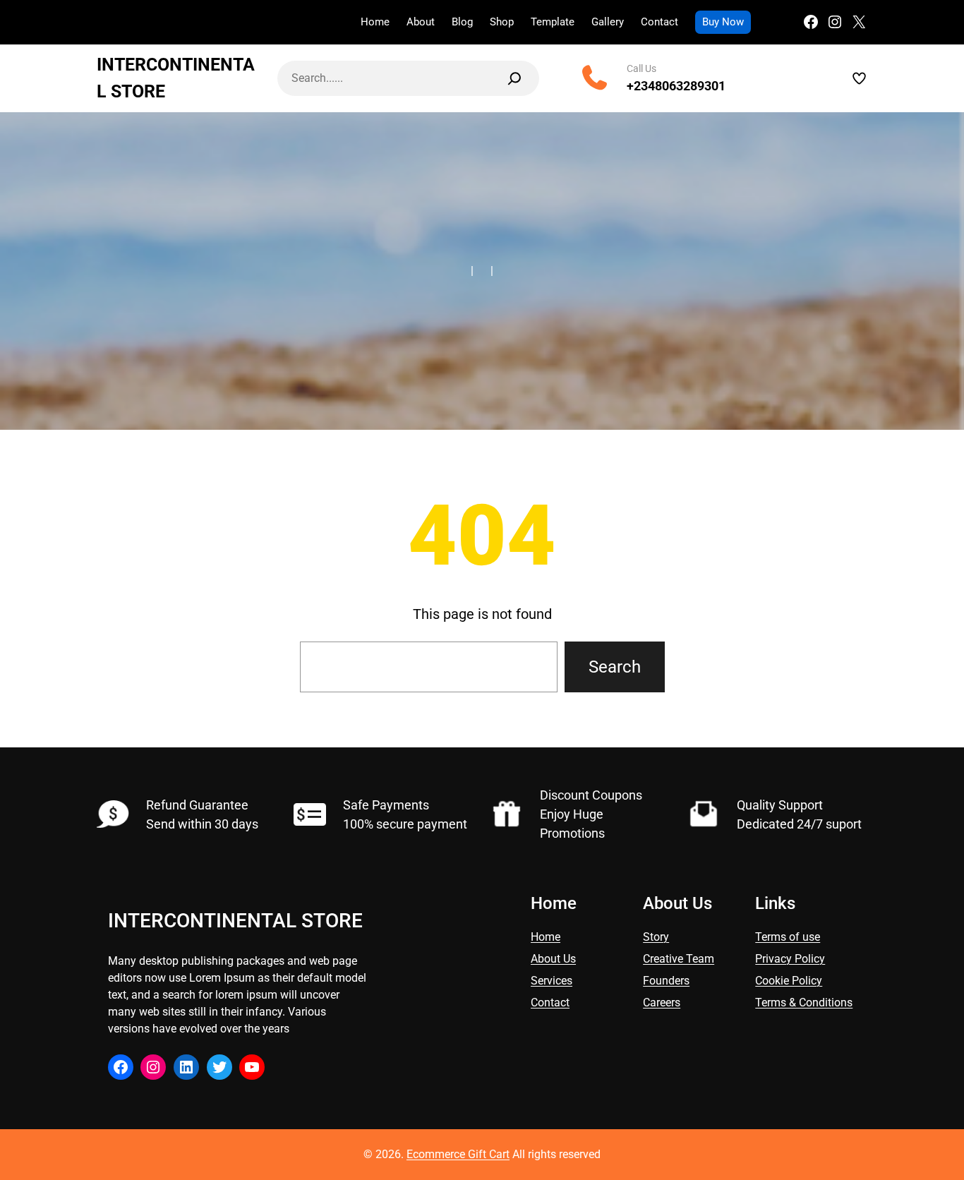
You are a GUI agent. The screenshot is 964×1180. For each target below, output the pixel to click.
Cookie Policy (788, 980)
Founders (666, 980)
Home (545, 937)
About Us (553, 958)
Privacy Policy (790, 958)
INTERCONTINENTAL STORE (235, 920)
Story (656, 937)
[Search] (514, 78)
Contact (550, 1002)
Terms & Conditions (803, 1002)
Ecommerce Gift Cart (458, 1154)
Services (551, 980)
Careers (661, 1002)
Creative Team (678, 958)
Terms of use (787, 937)
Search (615, 667)
